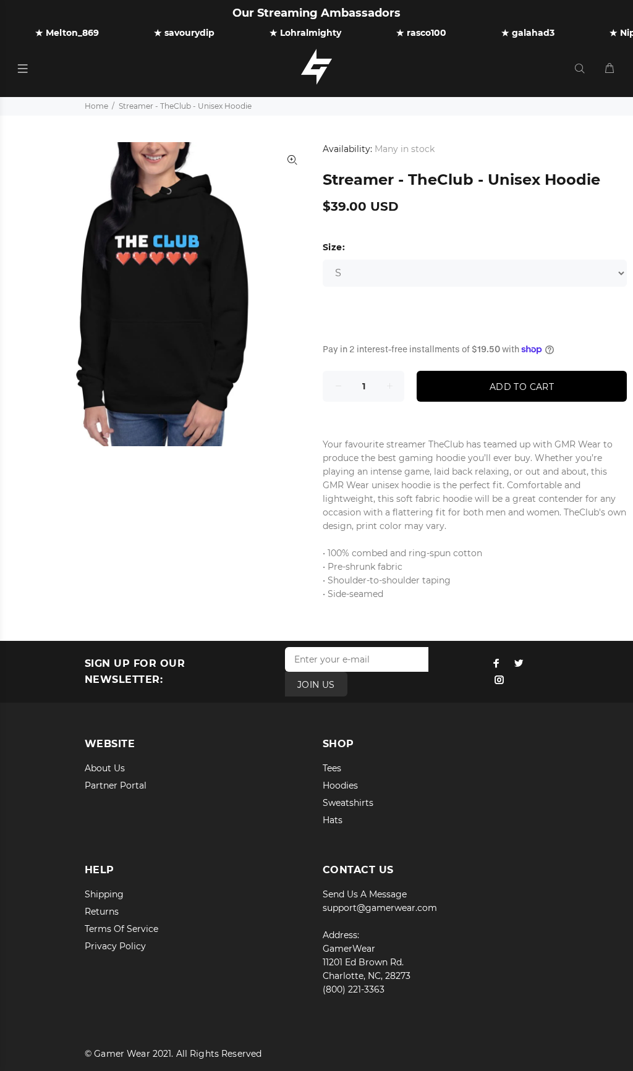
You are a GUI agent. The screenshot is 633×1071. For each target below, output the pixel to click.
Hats (332, 820)
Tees (332, 768)
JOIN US (316, 684)
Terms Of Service (121, 928)
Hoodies (340, 785)
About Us (105, 768)
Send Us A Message (365, 894)
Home (96, 106)
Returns (102, 911)
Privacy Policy (115, 946)
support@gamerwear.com (380, 907)
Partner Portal (116, 785)
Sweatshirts (348, 802)
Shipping (104, 894)
